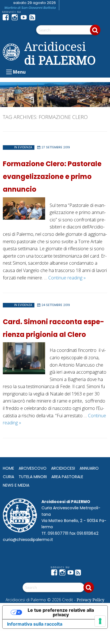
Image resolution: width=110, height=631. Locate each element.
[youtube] (24, 17)
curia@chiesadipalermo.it (28, 539)
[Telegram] (42, 17)
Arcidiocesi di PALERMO (60, 53)
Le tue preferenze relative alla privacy (61, 612)
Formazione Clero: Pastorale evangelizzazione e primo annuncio (52, 176)
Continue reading (67, 278)
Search (95, 30)
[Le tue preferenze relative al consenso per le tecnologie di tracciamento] (100, 621)
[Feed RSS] (33, 17)
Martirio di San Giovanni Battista (30, 7)
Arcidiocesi (63, 468)
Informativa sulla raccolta (34, 624)
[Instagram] (15, 17)
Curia (8, 477)
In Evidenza (23, 147)
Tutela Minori (33, 477)
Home (8, 468)
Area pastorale (67, 477)
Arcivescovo (33, 468)
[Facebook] (6, 17)
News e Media (16, 485)
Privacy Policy (90, 599)
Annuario (89, 468)
